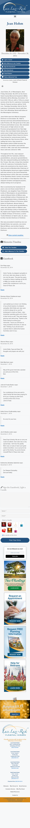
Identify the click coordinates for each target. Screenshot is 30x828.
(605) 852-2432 (15, 768)
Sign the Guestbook (9, 66)
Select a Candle (7, 520)
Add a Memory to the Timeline (12, 63)
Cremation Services (10, 789)
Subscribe (15, 556)
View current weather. (16, 235)
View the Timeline (10, 247)
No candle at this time (10, 535)
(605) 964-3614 (18, 781)
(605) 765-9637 (15, 747)
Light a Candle (8, 59)
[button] (15, 16)
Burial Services (23, 786)
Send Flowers (8, 73)
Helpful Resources (15, 791)
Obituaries (6, 786)
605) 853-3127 (15, 778)
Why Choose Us (14, 786)
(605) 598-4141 (15, 757)
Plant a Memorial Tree (10, 77)
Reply (2, 290)
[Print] (2, 86)
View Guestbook (8, 70)
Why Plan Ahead (20, 789)
